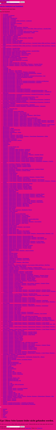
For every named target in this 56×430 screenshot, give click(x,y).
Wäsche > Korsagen (7, 376)
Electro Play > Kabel (8, 61)
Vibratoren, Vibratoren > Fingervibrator (12, 286)
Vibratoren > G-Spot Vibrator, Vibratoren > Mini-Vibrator (16, 184)
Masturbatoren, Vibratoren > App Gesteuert (13, 135)
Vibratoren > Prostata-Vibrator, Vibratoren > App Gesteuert (16, 227)
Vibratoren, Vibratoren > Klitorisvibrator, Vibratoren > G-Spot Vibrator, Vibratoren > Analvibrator (25, 300)
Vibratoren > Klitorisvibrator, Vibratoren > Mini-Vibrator (16, 204)
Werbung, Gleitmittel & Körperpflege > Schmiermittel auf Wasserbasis (19, 404)
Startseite (5, 409)
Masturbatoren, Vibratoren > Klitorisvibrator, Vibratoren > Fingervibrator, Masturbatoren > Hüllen (25, 136)
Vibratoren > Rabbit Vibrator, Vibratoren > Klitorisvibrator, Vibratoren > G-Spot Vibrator (23, 241)
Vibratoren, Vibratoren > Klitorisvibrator (12, 296)
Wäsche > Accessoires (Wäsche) (10, 355)
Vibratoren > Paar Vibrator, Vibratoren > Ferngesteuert (15, 217)
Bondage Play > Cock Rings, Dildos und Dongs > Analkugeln (17, 20)
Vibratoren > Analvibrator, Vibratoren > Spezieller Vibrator (16, 163)
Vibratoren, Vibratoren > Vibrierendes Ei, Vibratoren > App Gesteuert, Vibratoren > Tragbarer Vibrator (26, 345)
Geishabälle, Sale (7, 69)
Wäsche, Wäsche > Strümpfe (9, 400)
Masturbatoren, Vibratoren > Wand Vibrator (13, 137)
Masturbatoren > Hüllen (8, 128)
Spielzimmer (6, 142)
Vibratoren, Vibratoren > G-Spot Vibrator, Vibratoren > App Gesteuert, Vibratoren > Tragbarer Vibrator (26, 290)
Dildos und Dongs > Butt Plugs (10, 39)
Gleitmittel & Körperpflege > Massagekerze (13, 83)
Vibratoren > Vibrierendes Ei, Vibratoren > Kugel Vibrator (16, 259)
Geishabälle (5, 68)
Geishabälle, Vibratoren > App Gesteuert (12, 70)
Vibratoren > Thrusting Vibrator (10, 255)
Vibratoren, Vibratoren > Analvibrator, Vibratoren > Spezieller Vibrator (19, 278)
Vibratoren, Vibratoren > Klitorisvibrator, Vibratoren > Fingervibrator (19, 297)
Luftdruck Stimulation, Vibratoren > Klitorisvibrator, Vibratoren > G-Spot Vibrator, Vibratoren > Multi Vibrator (28, 121)
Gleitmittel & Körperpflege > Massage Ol (12, 79)
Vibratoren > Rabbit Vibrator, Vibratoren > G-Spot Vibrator (16, 232)
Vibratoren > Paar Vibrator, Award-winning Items (14, 213)
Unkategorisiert (6, 144)
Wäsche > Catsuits (7, 366)
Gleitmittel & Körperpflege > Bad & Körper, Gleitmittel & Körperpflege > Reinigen (22, 73)
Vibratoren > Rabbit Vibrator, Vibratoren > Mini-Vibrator (16, 244)
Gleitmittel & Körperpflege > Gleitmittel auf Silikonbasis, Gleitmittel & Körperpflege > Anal (24, 76)
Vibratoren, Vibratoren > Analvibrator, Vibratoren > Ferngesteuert (18, 274)
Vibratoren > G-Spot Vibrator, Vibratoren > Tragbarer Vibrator (17, 187)
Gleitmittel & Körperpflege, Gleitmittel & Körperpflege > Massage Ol (19, 98)
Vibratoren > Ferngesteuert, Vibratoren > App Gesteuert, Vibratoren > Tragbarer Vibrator (23, 169)
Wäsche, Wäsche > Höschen (9, 399)
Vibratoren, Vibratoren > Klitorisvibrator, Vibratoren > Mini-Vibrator (18, 304)
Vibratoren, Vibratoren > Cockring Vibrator (13, 282)
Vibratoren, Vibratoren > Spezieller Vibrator (13, 335)
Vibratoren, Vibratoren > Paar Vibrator (12, 311)
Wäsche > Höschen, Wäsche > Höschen (12, 372)
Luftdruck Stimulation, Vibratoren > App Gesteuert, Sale (16, 114)
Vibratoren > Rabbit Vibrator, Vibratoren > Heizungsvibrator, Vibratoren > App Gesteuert (23, 237)
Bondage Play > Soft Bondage (10, 26)
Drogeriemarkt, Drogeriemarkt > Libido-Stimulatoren (15, 57)
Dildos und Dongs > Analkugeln (10, 36)
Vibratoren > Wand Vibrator (9, 261)
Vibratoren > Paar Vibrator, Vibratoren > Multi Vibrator (15, 223)
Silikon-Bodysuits (7, 141)
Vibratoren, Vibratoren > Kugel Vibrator (12, 307)
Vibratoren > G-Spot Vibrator (9, 174)
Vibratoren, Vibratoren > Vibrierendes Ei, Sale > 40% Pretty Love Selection (20, 342)
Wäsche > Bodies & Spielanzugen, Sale (12, 363)
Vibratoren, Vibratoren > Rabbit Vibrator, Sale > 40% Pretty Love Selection (20, 316)
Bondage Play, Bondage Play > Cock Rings (13, 30)
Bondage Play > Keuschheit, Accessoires (12, 23)
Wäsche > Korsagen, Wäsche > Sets (11, 378)
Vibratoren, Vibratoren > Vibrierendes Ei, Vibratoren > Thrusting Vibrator (20, 347)
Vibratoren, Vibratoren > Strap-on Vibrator (13, 337)
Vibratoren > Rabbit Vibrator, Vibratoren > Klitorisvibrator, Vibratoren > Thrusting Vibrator (24, 242)
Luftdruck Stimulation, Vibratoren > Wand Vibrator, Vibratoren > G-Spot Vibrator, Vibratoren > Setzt (26, 125)
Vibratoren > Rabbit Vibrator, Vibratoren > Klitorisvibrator (16, 240)
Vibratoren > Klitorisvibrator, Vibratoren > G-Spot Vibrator (16, 199)
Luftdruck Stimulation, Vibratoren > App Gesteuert (14, 112)
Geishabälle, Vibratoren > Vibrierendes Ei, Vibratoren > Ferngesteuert (19, 72)
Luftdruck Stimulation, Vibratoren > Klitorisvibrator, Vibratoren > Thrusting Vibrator (22, 123)
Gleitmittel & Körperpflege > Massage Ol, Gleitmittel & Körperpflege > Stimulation (22, 82)
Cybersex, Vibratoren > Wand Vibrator (12, 35)
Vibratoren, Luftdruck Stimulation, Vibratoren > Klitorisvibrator (17, 272)
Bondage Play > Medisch (9, 24)
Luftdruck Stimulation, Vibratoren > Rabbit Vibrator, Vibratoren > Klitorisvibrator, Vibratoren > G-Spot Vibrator (29, 124)
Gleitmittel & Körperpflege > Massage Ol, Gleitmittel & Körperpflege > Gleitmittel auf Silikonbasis (26, 81)
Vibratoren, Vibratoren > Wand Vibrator (12, 350)
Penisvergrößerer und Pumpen (10, 139)
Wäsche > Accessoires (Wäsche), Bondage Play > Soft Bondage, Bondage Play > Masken (23, 356)
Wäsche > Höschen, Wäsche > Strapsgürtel (13, 374)
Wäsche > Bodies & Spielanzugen (11, 362)
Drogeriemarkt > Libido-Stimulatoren (11, 56)
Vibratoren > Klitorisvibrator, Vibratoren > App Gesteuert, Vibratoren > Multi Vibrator (23, 195)
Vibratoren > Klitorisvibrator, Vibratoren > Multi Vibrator (16, 206)
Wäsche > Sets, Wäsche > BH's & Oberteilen (13, 384)
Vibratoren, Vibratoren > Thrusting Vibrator (13, 338)
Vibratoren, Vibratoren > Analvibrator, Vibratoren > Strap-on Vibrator (19, 279)
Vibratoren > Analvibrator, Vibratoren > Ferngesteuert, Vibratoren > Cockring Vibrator (23, 157)
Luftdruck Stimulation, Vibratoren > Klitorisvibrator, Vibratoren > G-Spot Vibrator (22, 119)
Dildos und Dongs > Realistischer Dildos (12, 41)
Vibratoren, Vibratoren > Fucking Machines (13, 287)
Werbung (5, 401)
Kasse (4, 414)
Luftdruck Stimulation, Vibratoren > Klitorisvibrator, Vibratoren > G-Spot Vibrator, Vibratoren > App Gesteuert (28, 120)
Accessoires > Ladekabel (8, 15)
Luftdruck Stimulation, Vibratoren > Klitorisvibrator (15, 116)
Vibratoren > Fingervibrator (9, 171)
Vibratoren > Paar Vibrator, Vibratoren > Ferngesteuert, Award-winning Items (21, 219)
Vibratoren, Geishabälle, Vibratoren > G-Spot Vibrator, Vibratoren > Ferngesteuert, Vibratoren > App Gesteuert (28, 269)
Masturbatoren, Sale (7, 133)
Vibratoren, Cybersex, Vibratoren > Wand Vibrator (14, 266)
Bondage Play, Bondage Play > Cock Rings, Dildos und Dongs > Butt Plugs (20, 31)
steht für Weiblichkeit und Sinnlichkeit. (11, 6)
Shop (4, 410)
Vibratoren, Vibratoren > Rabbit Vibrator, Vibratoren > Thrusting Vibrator (20, 333)
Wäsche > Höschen (7, 370)
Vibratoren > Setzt (7, 251)
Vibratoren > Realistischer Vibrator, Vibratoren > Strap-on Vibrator (18, 250)
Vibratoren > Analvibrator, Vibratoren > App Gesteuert (15, 152)
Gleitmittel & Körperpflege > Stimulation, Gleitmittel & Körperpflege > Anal (20, 97)
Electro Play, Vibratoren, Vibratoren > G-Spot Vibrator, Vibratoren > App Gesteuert (22, 65)
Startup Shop (28, 428)
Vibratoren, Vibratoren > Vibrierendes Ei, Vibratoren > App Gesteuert (19, 343)
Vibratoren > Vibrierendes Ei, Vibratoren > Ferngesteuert (16, 258)
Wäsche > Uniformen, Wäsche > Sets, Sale (13, 395)
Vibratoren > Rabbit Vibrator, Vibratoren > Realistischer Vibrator (18, 245)
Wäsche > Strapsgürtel (8, 385)
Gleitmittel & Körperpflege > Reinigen (12, 87)
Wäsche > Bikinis (7, 360)
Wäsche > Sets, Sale (7, 383)
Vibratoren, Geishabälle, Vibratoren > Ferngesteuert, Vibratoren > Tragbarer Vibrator (22, 267)
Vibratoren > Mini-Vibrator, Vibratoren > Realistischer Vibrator (17, 209)
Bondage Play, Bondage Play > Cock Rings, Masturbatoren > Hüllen (19, 32)
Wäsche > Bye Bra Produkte (9, 364)
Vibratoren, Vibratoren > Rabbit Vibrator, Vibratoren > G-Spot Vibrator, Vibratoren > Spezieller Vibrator (27, 317)
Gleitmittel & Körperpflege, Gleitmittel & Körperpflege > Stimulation (19, 104)
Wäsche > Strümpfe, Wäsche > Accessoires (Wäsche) (15, 388)
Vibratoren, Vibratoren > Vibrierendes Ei (12, 341)
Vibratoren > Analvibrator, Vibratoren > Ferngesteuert (15, 156)
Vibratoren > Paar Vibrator (9, 212)
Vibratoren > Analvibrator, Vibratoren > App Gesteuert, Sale (17, 153)
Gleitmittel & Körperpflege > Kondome (12, 78)
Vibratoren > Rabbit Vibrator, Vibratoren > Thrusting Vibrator (17, 248)
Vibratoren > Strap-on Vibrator (10, 254)
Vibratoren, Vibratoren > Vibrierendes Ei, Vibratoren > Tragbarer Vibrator (20, 349)
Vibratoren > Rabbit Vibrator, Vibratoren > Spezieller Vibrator (17, 246)
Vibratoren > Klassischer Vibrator (10, 190)
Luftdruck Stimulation (8, 110)
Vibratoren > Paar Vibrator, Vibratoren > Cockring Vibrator (16, 216)
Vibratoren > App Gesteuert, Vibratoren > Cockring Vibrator (17, 165)
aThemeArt (39, 428)
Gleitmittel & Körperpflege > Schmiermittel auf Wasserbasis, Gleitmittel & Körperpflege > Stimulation (26, 94)
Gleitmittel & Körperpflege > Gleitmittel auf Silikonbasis (16, 74)
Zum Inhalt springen (4, 0)
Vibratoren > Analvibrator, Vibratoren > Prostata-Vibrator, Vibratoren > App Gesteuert (23, 158)
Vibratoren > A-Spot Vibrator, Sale (11, 146)
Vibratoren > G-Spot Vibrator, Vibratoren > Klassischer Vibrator (17, 183)
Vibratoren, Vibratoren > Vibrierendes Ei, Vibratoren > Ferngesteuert (19, 346)
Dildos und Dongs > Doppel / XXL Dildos (13, 40)
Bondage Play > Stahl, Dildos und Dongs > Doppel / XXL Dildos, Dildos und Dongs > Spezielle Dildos (27, 28)
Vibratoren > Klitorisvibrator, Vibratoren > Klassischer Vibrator (17, 203)
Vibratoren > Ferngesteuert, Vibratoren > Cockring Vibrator (16, 170)
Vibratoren (5, 145)
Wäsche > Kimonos (7, 375)
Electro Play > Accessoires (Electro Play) (12, 58)
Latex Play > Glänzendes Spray (10, 108)
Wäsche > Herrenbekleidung (9, 368)
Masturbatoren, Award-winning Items (11, 129)
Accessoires (5, 14)
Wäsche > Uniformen (8, 391)
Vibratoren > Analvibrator (9, 148)
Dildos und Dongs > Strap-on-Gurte (11, 49)
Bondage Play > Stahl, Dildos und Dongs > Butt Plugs (15, 27)
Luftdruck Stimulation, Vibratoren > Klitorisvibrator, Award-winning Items (20, 118)
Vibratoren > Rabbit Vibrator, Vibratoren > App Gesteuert (16, 230)
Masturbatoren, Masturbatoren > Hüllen (12, 132)
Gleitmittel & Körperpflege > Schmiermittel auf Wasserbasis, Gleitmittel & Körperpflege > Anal (25, 90)
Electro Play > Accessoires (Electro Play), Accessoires (15, 60)
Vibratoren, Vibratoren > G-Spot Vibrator (12, 288)
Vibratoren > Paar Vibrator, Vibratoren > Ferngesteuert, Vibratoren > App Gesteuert (22, 221)
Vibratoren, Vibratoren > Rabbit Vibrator (12, 314)
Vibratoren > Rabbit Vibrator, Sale (11, 229)
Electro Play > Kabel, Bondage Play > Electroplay (14, 62)
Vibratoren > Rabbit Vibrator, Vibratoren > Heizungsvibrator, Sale (18, 236)
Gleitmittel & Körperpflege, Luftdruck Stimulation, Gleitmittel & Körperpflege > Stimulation (24, 106)
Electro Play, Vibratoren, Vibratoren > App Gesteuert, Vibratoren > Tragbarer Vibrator (23, 64)
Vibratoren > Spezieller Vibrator (10, 253)
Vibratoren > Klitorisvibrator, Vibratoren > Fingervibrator (16, 198)
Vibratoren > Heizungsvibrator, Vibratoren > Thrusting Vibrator (17, 188)
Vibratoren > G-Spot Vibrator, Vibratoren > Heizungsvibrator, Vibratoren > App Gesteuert (23, 179)
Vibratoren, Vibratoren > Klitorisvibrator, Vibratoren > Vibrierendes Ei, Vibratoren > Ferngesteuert (25, 305)
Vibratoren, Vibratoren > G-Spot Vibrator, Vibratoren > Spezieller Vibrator (20, 293)
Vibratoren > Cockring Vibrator (10, 167)
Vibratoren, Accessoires (8, 263)
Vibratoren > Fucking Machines (10, 173)
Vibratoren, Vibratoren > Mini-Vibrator (12, 308)
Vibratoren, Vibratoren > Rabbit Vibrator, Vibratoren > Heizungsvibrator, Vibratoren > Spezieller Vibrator (27, 318)
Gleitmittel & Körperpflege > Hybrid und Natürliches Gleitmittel (18, 77)
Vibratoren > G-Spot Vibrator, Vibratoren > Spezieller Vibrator (17, 186)
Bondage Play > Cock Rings (9, 19)
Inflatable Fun (6, 107)
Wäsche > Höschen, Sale (8, 371)
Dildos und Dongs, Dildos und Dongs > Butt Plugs (14, 52)
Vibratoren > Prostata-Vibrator (10, 225)
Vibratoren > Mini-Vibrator (9, 208)
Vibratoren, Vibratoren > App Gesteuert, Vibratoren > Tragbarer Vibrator (19, 280)
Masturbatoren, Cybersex (9, 131)
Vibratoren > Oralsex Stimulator (10, 211)
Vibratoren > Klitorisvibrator (9, 191)
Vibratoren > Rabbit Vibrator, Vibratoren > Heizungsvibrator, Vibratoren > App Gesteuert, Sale (25, 238)
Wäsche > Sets (6, 381)
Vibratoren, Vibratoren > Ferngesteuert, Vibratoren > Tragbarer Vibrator (19, 284)
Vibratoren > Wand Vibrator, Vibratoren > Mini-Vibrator (16, 262)
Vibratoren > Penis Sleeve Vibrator (11, 224)
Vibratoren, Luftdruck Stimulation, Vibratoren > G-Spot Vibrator (18, 271)
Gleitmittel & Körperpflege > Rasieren (12, 86)
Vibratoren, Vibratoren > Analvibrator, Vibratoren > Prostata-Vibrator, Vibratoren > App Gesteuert (25, 276)
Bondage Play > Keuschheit (9, 22)
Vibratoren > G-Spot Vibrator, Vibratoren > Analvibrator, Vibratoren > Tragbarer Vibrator (23, 177)
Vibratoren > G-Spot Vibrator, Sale (11, 175)
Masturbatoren (6, 127)
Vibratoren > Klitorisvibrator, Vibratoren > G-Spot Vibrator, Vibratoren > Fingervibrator (23, 202)
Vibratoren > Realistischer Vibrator (11, 249)
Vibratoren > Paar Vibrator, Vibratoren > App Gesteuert (15, 215)
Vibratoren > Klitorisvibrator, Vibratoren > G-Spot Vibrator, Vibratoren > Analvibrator (23, 200)
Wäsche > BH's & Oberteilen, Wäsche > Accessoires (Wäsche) (17, 359)
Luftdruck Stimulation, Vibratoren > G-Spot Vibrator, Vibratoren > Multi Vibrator (21, 115)
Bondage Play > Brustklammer (10, 18)
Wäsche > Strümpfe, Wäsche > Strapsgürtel (13, 389)
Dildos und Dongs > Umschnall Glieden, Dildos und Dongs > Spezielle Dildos (21, 51)
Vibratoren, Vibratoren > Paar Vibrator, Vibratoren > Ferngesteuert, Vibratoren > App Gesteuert (25, 313)
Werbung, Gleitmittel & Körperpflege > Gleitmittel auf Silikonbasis (18, 402)
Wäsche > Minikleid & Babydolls (10, 379)
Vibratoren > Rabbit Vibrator (9, 228)
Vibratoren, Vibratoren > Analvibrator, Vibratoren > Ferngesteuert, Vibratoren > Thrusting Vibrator (25, 275)
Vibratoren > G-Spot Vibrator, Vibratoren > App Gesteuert (16, 178)
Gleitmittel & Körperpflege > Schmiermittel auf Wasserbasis (16, 89)
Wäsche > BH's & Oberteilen (9, 358)
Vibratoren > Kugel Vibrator (9, 207)
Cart (4, 415)
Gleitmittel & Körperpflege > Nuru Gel (12, 85)
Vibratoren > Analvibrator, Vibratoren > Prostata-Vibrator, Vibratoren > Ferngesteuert (22, 160)
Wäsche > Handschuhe (8, 367)
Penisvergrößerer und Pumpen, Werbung (12, 140)
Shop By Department (5, 11)
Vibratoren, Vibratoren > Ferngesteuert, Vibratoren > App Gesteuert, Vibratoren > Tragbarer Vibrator (26, 283)
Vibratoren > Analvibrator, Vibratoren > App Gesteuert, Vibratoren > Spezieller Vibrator (23, 154)
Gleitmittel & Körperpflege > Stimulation (12, 95)
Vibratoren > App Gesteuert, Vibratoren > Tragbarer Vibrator (17, 166)
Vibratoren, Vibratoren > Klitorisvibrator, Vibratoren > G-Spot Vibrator (19, 299)
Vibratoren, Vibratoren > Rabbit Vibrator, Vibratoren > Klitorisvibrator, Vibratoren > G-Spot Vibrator (26, 322)
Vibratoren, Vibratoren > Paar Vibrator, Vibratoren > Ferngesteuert (18, 312)
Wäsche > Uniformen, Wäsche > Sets (11, 393)
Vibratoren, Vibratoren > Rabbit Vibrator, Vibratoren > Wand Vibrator (19, 334)
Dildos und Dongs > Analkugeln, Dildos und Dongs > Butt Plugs (18, 37)
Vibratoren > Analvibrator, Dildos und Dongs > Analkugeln (16, 149)
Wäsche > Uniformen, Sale (9, 392)
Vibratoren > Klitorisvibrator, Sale (11, 192)
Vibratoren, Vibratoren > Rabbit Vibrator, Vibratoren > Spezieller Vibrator (20, 332)
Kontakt (5, 417)
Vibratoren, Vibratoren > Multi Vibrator (12, 309)
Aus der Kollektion (7, 16)
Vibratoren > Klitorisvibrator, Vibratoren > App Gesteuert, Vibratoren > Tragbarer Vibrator (24, 196)
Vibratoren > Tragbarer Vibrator (10, 257)
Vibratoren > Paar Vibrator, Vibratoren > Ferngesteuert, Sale (17, 220)
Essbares (5, 66)
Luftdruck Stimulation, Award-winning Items (13, 111)
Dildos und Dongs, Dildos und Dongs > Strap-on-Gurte (16, 55)
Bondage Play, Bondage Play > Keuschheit (13, 34)
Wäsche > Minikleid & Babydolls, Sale (12, 380)
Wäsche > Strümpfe (7, 387)
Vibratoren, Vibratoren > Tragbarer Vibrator (13, 339)
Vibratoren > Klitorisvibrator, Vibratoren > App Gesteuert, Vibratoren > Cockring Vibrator (23, 194)
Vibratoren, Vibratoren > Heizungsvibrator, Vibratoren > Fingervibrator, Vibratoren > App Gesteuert (26, 295)
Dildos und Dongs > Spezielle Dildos (11, 48)
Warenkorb (5, 411)
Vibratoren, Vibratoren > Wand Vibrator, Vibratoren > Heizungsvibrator (19, 351)
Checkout (5, 413)
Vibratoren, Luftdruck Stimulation (11, 270)
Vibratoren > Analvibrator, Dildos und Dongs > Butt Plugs (16, 150)
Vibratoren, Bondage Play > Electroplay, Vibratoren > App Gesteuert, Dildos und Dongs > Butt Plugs (26, 265)
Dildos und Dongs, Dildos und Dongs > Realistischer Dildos (17, 53)
